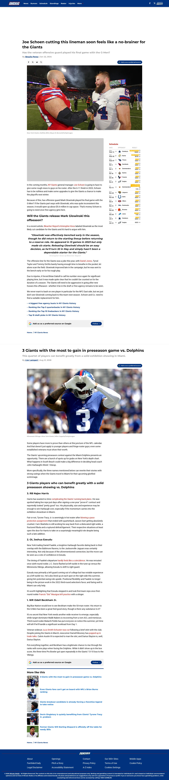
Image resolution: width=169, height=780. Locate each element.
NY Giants (52, 185)
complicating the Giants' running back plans (71, 499)
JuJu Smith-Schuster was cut (56, 630)
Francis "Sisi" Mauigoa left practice (55, 594)
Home (29, 332)
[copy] (41, 62)
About (30, 759)
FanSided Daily (34, 763)
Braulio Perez (31, 57)
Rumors (34, 3)
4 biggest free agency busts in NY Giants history (52, 303)
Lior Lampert (31, 360)
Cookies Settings (112, 767)
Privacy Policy (89, 763)
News (26, 3)
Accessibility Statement (63, 767)
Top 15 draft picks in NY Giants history (47, 315)
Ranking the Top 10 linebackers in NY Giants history (54, 311)
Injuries (72, 3)
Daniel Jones (86, 261)
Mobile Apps (135, 759)
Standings (54, 3)
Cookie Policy (136, 763)
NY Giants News (41, 332)
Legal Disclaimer (34, 767)
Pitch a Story (57, 763)
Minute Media (15, 773)
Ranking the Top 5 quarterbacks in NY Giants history (54, 307)
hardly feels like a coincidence (71, 560)
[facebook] (149, 3)
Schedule (43, 3)
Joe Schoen (79, 185)
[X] (155, 3)
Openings (56, 759)
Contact (86, 759)
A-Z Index (87, 767)
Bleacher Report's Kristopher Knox (59, 226)
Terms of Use (111, 763)
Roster (63, 3)
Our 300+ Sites (111, 759)
